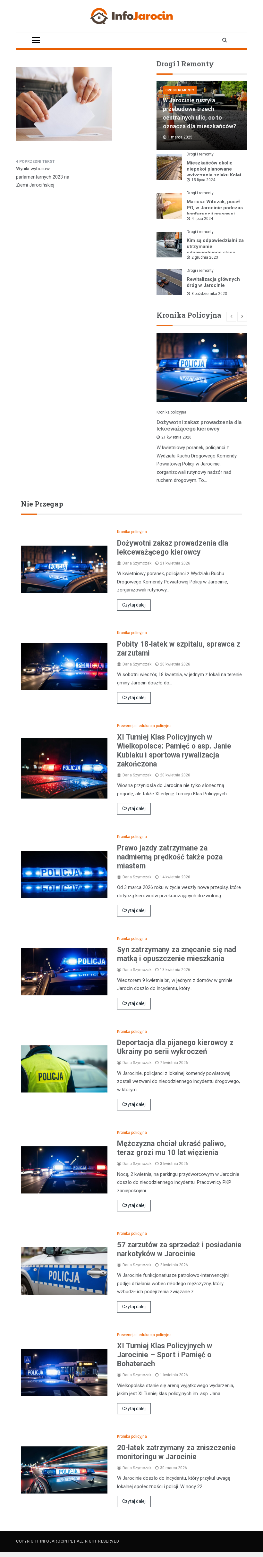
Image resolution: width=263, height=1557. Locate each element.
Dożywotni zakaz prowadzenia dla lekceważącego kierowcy (199, 425)
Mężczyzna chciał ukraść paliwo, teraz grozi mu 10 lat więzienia (171, 1148)
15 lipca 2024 (203, 180)
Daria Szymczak (137, 563)
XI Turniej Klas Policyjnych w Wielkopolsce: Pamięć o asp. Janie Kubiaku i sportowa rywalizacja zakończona (174, 750)
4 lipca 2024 (202, 218)
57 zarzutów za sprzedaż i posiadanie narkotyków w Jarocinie (179, 1249)
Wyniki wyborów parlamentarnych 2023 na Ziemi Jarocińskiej (42, 177)
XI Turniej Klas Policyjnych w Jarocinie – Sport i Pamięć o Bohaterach (164, 1355)
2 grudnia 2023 (204, 257)
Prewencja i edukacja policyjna (144, 726)
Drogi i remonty (179, 90)
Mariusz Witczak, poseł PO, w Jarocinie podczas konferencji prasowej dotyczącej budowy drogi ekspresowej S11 (215, 214)
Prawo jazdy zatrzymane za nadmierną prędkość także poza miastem (170, 857)
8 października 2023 (209, 293)
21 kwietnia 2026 (176, 437)
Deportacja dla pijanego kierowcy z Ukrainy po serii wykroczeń (175, 1047)
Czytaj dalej (134, 604)
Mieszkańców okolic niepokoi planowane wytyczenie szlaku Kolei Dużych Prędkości (214, 172)
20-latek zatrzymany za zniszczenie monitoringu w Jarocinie (176, 1452)
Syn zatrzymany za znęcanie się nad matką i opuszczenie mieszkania (176, 954)
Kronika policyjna (171, 412)
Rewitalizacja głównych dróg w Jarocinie (213, 282)
